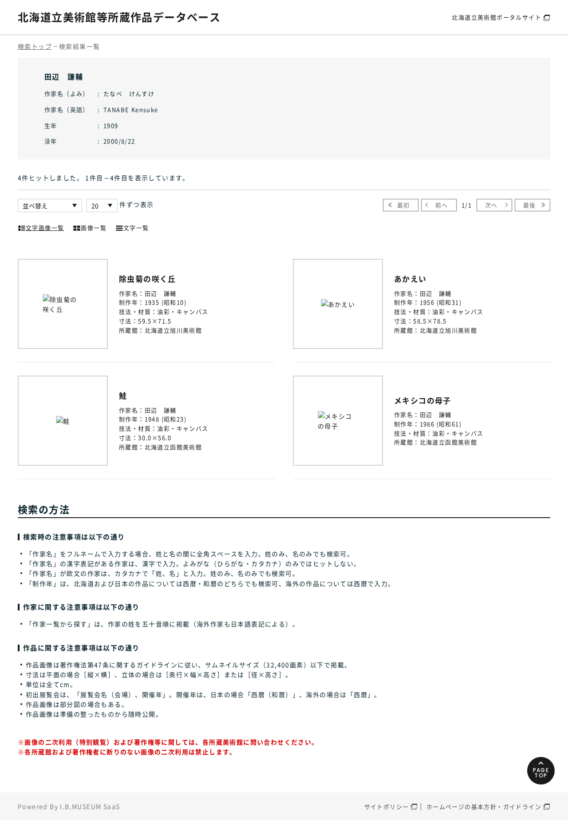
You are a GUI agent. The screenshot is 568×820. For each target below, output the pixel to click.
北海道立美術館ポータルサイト (496, 17)
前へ (441, 205)
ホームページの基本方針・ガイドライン (483, 806)
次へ (491, 205)
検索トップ (35, 46)
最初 (403, 205)
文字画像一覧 (45, 227)
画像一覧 (93, 227)
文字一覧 (136, 227)
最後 (529, 205)
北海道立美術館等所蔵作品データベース (119, 17)
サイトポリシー (386, 806)
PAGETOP (541, 772)
